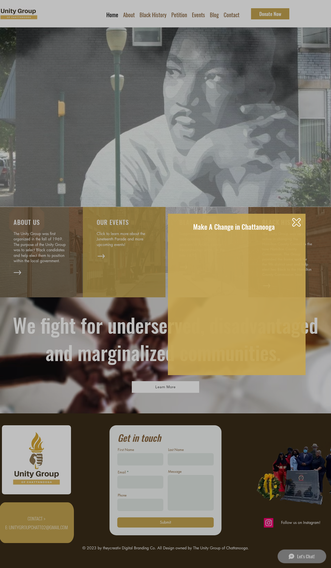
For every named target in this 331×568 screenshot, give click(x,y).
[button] (296, 222)
